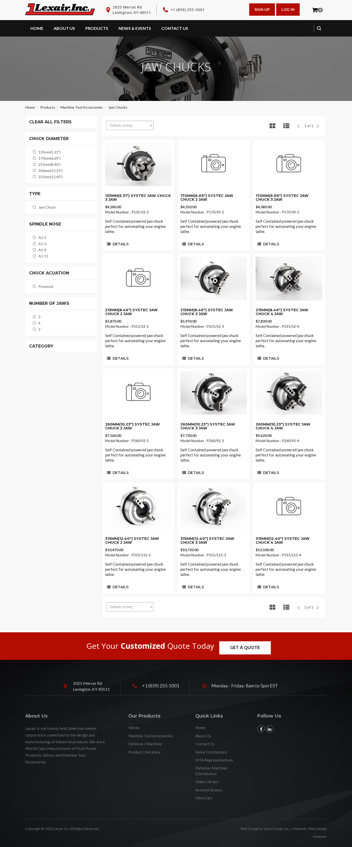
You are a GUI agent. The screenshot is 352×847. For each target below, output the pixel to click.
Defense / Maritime (145, 743)
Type (34, 194)
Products (96, 28)
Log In (288, 9)
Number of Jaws (49, 303)
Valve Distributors (211, 752)
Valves (134, 727)
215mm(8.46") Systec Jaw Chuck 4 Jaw (282, 312)
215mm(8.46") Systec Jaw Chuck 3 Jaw (206, 312)
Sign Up (262, 9)
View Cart (203, 798)
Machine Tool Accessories (82, 107)
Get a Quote (245, 647)
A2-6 (42, 243)
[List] (286, 125)
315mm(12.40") (50, 177)
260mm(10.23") (50, 170)
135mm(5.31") (49, 152)
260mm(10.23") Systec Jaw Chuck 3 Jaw (207, 426)
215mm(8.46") (49, 164)
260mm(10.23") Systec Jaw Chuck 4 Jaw (283, 426)
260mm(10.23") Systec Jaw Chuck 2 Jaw (132, 426)
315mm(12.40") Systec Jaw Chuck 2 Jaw (132, 540)
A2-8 (42, 250)
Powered (45, 286)
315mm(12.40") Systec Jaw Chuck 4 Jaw (282, 540)
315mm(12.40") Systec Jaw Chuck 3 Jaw (207, 540)
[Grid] (272, 125)
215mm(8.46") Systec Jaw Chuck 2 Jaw (131, 312)
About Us (64, 28)
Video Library (207, 781)
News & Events (135, 28)
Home (36, 28)
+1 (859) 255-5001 (188, 9)
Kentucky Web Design (310, 829)
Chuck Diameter (49, 138)
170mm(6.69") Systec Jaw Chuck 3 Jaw (282, 197)
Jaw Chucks (117, 107)
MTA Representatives (214, 760)
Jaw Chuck (47, 207)
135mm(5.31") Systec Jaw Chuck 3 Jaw (138, 197)
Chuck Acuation (49, 273)
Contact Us (174, 28)
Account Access (208, 790)
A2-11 (43, 256)
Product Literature (144, 752)
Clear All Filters (50, 122)
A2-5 (42, 237)
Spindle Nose (45, 224)
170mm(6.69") (49, 158)
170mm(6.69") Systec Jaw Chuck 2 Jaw (206, 197)
